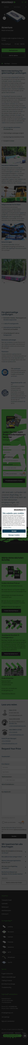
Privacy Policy (7, 527)
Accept (14, 531)
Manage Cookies (14, 535)
